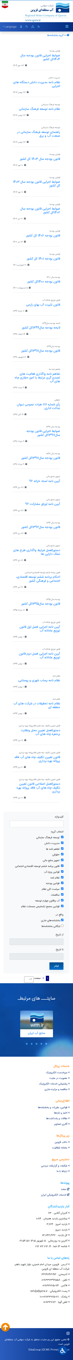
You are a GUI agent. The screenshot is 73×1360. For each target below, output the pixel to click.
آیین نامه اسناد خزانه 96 (44, 481)
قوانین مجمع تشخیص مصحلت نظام (40, 907)
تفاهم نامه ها (53, 849)
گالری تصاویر (60, 1124)
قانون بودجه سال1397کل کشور (40, 458)
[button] (46, 1043)
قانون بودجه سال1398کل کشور (40, 350)
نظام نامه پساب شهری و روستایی (39, 680)
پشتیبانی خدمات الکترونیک (53, 1084)
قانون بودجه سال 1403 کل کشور (40, 159)
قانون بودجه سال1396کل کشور (41, 527)
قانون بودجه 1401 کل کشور (43, 258)
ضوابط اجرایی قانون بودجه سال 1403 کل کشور (36, 183)
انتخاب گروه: (56, 832)
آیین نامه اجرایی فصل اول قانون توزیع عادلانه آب (39, 628)
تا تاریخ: (59, 950)
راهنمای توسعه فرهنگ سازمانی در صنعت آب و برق (38, 134)
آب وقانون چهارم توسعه (47, 901)
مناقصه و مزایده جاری (56, 1089)
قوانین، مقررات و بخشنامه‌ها (52, 1107)
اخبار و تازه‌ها (60, 1113)
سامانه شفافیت (59, 1148)
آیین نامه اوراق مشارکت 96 (42, 504)
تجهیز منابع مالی (51, 861)
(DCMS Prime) (50, 1349)
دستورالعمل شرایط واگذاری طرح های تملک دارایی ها (36, 552)
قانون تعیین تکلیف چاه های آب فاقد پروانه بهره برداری (37, 759)
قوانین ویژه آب (52, 872)
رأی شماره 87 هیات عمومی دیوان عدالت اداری (38, 406)
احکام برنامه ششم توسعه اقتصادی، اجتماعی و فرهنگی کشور (38, 578)
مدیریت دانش (52, 843)
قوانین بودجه (53, 883)
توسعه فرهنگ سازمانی (48, 838)
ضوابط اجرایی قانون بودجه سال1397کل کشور (43, 433)
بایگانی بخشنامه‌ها (51, 926)
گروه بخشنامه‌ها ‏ (54, 35)
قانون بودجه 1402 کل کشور (43, 235)
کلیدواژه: (58, 817)
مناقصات (55, 895)
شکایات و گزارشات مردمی (54, 1166)
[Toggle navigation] (66, 26)
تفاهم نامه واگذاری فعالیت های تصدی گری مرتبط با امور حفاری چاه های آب (37, 377)
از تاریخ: (59, 935)
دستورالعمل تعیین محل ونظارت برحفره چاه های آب (40, 732)
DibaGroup (34, 1349)
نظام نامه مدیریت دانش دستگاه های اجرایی (36, 84)
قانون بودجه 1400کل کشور (43, 281)
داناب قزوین (61, 1142)
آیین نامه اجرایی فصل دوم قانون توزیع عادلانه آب (39, 655)
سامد (63, 1189)
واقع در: (59, 915)
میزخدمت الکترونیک (56, 1072)
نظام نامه (55, 878)
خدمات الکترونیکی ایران (53, 1195)
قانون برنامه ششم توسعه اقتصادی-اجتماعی (37, 866)
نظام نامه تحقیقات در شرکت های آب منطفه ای (36, 705)
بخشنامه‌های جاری (50, 921)
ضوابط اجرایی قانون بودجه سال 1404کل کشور (40, 57)
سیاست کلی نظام (51, 889)
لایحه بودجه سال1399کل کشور (41, 327)
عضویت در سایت (58, 1078)
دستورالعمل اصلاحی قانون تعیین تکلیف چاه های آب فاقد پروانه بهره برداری (38, 787)
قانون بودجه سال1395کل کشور (40, 603)
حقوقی (56, 855)
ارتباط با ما (62, 1171)
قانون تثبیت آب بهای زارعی (43, 304)
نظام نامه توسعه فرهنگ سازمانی (39, 109)
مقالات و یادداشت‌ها (56, 1118)
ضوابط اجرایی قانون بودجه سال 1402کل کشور (40, 210)
